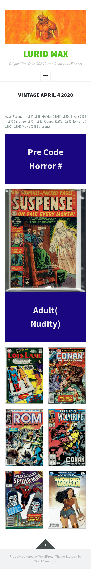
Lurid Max (45, 54)
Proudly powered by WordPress (31, 556)
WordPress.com (45, 561)
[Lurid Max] (45, 27)
